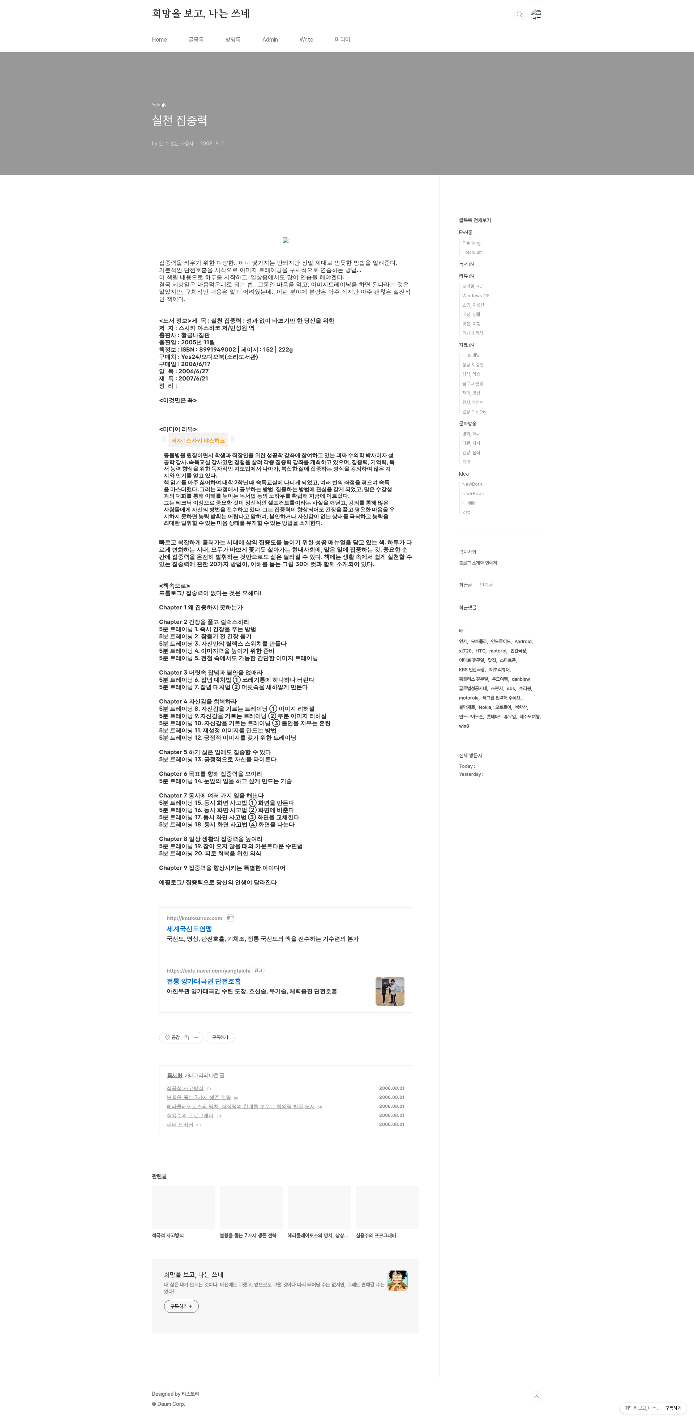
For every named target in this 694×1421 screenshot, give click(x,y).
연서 (463, 641)
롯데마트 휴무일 (501, 716)
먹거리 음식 (472, 333)
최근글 (465, 585)
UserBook (473, 493)
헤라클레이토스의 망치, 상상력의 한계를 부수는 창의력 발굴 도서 (241, 1106)
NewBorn (472, 484)
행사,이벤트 (472, 402)
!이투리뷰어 (499, 669)
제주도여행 (530, 716)
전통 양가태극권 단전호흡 (204, 981)
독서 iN (175, 1075)
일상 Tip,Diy (474, 411)
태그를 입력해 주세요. (502, 698)
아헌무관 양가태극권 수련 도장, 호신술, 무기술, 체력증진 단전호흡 (252, 991)
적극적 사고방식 (185, 1088)
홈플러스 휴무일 (473, 679)
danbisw (521, 679)
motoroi (497, 651)
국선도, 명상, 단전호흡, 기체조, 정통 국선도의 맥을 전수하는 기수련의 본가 (263, 938)
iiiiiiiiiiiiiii (470, 503)
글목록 (196, 39)
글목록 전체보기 (475, 220)
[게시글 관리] (195, 1037)
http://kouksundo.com (194, 918)
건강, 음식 (471, 452)
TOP (536, 1397)
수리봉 (525, 688)
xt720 (465, 651)
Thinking (471, 243)
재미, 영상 (471, 393)
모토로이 (503, 707)
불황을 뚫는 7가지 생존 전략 (199, 1097)
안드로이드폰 (471, 716)
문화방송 (467, 423)
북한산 (521, 707)
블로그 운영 (472, 383)
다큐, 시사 (471, 443)
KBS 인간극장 (472, 669)
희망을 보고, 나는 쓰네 (201, 14)
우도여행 (500, 679)
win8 (464, 726)
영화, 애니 (471, 434)
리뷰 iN (466, 276)
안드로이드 (501, 641)
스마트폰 (508, 660)
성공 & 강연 (473, 364)
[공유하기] (186, 1037)
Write (306, 39)
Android (523, 641)
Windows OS (476, 295)
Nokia (485, 707)
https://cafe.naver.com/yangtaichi (208, 970)
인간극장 (518, 651)
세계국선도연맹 (189, 928)
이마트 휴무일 (471, 660)
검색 (519, 14)
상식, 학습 (471, 374)
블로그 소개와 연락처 (478, 563)
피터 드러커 (180, 1124)
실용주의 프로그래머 (190, 1115)
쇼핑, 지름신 (473, 305)
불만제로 (467, 707)
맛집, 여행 (471, 324)
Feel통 (465, 232)
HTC (480, 651)
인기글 (486, 585)
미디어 (342, 39)
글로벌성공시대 (473, 688)
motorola (469, 698)
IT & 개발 (471, 355)
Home (159, 39)
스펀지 (497, 688)
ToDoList (472, 252)
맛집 (492, 660)
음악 (466, 462)
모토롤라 (479, 641)
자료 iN (466, 345)
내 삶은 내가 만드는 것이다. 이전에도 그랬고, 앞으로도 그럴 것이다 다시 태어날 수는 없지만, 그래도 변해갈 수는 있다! (274, 1288)
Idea (464, 474)
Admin (270, 39)
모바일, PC (472, 286)
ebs (511, 688)
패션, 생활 (471, 314)
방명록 (233, 39)
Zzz (466, 512)
